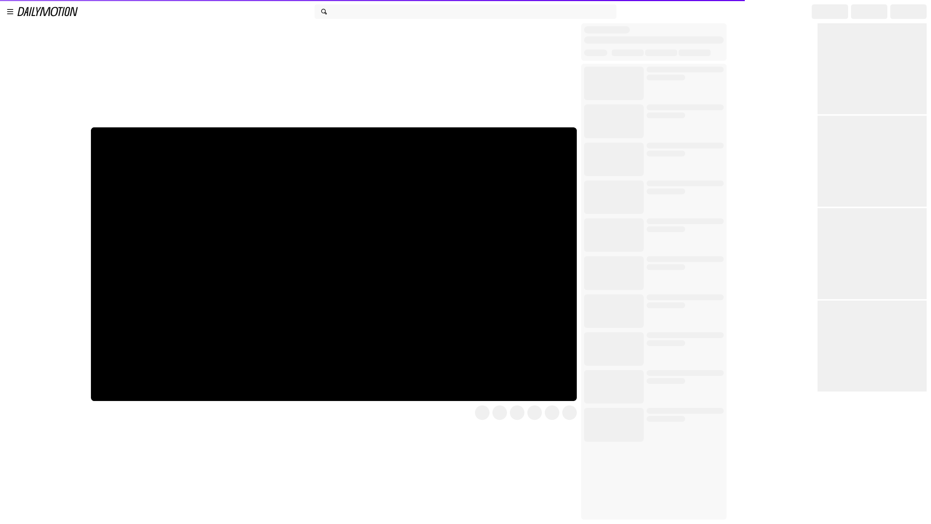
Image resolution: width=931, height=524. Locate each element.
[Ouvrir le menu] (10, 11)
